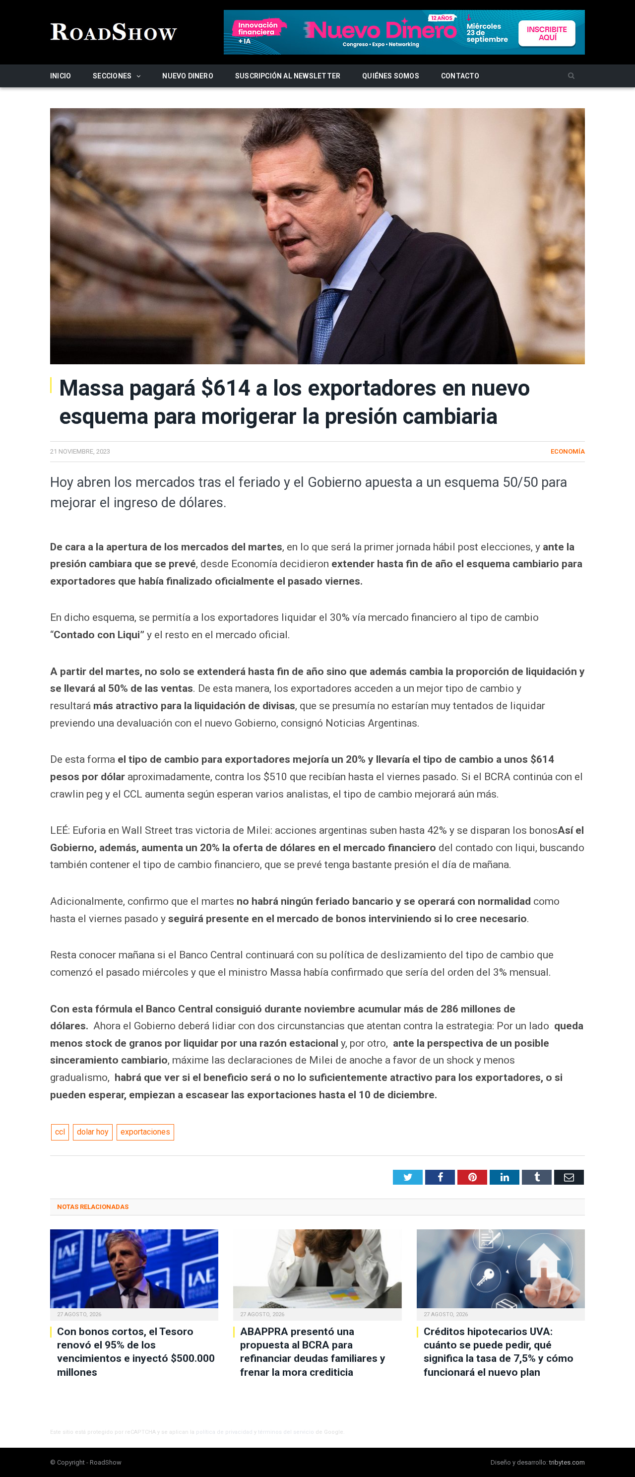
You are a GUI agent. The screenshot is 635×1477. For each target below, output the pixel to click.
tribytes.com (567, 1462)
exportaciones (145, 1132)
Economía (568, 451)
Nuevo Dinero (187, 76)
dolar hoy (93, 1132)
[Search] (571, 76)
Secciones (112, 76)
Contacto (460, 76)
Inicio (60, 76)
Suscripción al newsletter (287, 76)
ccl (60, 1132)
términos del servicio (286, 1432)
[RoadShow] (114, 30)
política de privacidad (224, 1432)
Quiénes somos (390, 76)
